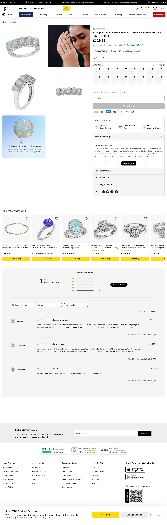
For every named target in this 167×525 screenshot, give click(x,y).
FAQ (33, 483)
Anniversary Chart (69, 483)
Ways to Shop (7, 468)
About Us (95, 468)
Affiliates (95, 479)
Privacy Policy (7, 483)
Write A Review (119, 285)
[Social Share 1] (103, 191)
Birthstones (66, 475)
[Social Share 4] (116, 191)
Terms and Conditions (40, 479)
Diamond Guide (68, 471)
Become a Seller (98, 471)
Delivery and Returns (40, 475)
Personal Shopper (39, 471)
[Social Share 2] (107, 191)
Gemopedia (66, 468)
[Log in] (155, 8)
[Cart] (162, 8)
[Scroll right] (163, 238)
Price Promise (7, 479)
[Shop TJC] (5, 8)
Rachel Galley (7, 475)
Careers (95, 475)
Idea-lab (95, 483)
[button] (85, 278)
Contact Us (36, 468)
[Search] (66, 8)
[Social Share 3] (111, 191)
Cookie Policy (7, 487)
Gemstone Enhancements (71, 479)
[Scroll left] (4, 238)
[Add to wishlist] (26, 218)
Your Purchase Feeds (10, 471)
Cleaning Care (67, 487)
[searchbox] (23, 305)
